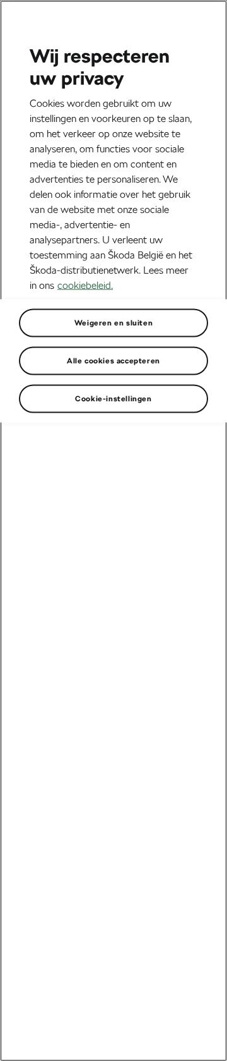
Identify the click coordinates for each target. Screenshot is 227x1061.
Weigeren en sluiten (113, 322)
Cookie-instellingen (113, 398)
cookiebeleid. (85, 285)
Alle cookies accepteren (113, 360)
